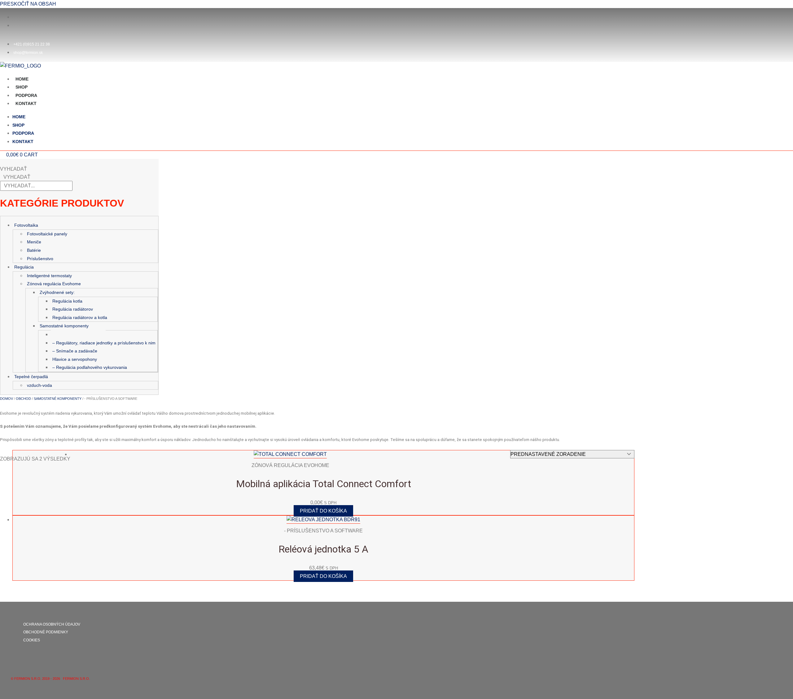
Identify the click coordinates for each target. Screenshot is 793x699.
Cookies (31, 640)
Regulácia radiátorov (72, 309)
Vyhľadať (13, 169)
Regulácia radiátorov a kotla (79, 317)
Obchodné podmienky (45, 632)
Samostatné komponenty (64, 325)
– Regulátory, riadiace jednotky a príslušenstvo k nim (104, 342)
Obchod (23, 398)
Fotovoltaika (26, 225)
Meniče (34, 241)
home (21, 78)
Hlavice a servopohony (74, 359)
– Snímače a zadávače (74, 350)
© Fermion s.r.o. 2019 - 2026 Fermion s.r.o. (51, 678)
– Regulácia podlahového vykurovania (89, 367)
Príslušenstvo (40, 258)
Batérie (34, 250)
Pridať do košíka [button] (323, 510)
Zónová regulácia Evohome (54, 283)
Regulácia (24, 266)
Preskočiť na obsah (28, 4)
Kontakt (26, 103)
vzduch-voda (39, 385)
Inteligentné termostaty (49, 275)
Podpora (26, 95)
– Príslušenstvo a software (78, 334)
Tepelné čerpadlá (31, 376)
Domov (6, 398)
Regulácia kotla (67, 301)
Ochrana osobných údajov (51, 624)
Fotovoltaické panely (47, 233)
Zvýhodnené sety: (57, 292)
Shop (21, 87)
